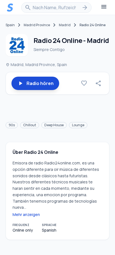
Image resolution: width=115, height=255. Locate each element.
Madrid (65, 25)
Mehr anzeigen (26, 214)
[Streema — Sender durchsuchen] (10, 7)
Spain (10, 25)
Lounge (78, 125)
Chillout (29, 125)
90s (12, 125)
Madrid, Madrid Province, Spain (36, 64)
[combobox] (56, 7)
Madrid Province (37, 25)
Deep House (54, 125)
